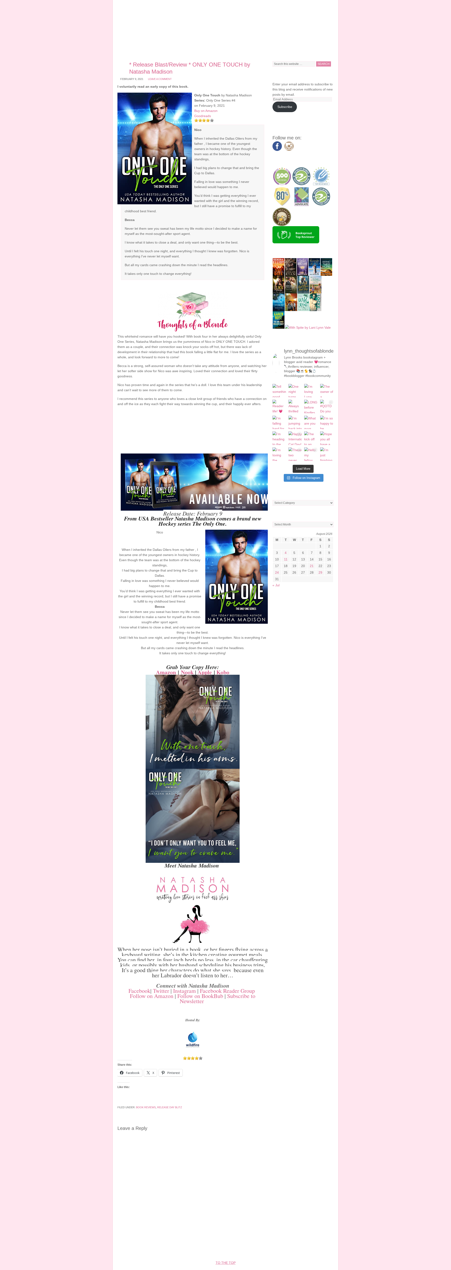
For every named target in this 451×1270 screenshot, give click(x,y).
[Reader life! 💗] (279, 406)
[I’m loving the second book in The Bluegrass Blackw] (279, 454)
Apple (205, 672)
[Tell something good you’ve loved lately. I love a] (279, 391)
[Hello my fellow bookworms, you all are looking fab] (311, 454)
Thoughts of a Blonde (225, 28)
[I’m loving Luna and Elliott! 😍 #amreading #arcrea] (311, 391)
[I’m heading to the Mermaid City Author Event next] (279, 438)
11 (286, 559)
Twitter (161, 990)
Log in (308, 1248)
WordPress (289, 1248)
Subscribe (284, 107)
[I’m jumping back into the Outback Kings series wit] (295, 422)
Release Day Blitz (169, 1107)
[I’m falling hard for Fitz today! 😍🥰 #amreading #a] (279, 422)
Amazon (166, 672)
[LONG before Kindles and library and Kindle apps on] (311, 406)
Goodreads (202, 116)
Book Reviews (146, 1107)
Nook (187, 672)
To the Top (226, 1263)
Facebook (139, 990)
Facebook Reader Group (227, 990)
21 (312, 566)
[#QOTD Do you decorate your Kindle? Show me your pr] (327, 406)
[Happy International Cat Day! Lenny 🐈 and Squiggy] (295, 438)
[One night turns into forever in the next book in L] (295, 391)
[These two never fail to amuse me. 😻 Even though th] (295, 454)
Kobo (222, 672)
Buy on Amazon (206, 111)
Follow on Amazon (151, 996)
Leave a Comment (160, 79)
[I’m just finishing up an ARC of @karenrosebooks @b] (327, 454)
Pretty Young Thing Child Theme (201, 1248)
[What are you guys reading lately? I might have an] (311, 422)
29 (320, 572)
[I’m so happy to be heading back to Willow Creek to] (327, 422)
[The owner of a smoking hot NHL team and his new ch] (327, 391)
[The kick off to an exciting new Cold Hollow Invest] (311, 438)
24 (277, 572)
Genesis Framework (257, 1248)
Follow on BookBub (200, 996)
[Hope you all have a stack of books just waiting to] (327, 438)
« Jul (276, 585)
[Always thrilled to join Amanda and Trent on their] (295, 406)
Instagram (184, 990)
